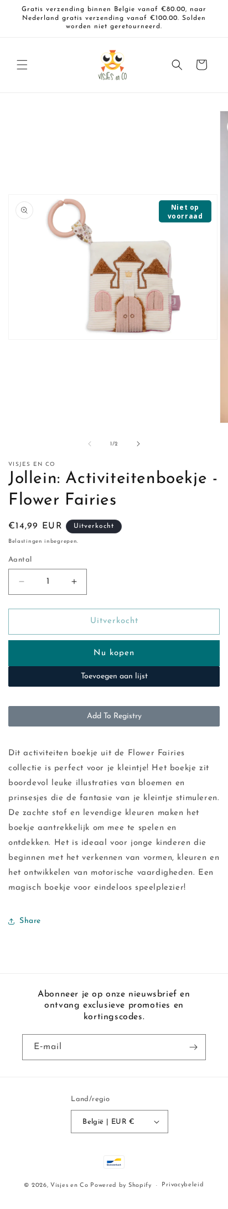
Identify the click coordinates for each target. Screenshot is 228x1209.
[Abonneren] (193, 1047)
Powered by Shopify (121, 1185)
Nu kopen (114, 653)
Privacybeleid (183, 1185)
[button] (22, 65)
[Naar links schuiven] (89, 444)
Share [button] (30, 921)
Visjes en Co (69, 1185)
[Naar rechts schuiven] (138, 444)
